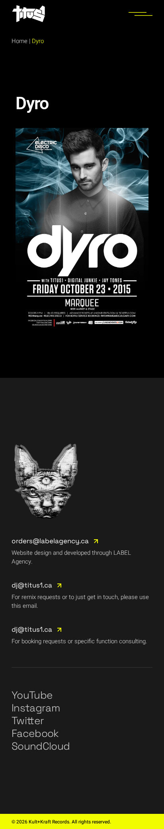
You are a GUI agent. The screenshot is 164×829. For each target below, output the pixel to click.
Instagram (36, 708)
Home (19, 41)
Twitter (28, 720)
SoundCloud (41, 746)
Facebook (35, 733)
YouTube (32, 695)
